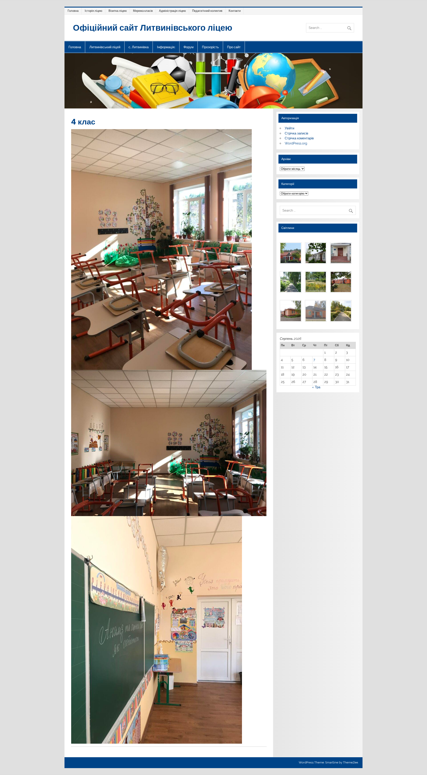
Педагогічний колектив (207, 10)
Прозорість (210, 47)
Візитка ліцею (118, 10)
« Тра (316, 387)
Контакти (235, 10)
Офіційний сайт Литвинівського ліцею (152, 27)
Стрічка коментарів (299, 138)
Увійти (289, 128)
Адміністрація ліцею (172, 10)
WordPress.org (296, 143)
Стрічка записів (296, 133)
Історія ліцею (93, 10)
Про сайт (234, 47)
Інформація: (166, 47)
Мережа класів (143, 10)
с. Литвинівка (139, 47)
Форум (188, 47)
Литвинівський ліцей (104, 47)
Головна (73, 10)
